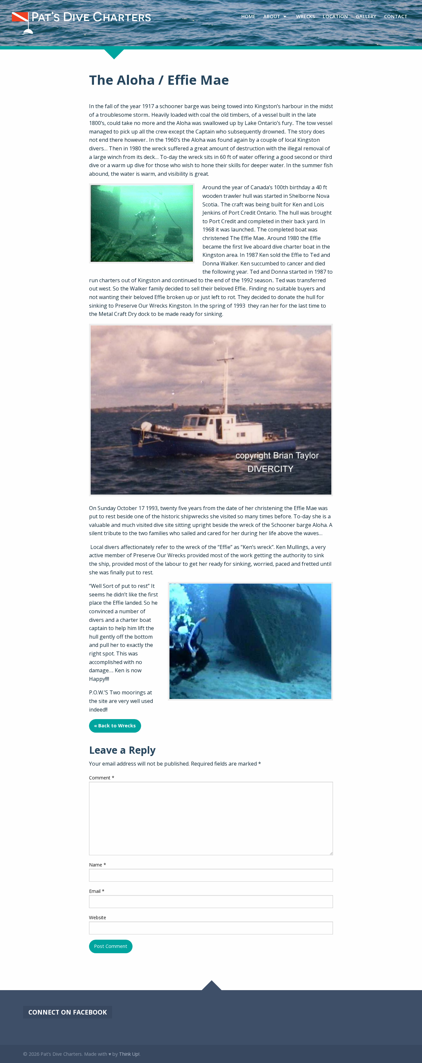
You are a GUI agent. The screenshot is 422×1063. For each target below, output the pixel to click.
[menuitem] (248, 17)
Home (248, 16)
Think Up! (129, 1054)
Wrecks (305, 16)
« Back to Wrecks (115, 725)
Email (97, 891)
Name (97, 865)
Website (97, 917)
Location (335, 16)
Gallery (366, 16)
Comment (101, 777)
